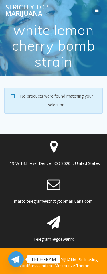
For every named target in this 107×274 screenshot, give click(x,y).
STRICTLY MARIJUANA (26, 10)
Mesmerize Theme (71, 265)
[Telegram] (16, 259)
